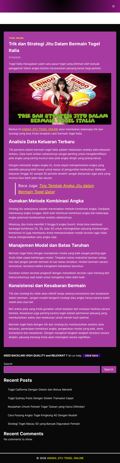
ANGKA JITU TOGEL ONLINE (65, 458)
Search (8, 363)
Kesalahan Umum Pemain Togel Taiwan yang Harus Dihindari (46, 406)
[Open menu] (113, 6)
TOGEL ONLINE (16, 38)
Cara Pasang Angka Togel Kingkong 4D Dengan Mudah (42, 415)
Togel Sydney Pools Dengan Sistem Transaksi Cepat (40, 398)
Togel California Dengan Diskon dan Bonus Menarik (40, 389)
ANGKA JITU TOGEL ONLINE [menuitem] (40, 129)
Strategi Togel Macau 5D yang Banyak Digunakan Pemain (44, 423)
